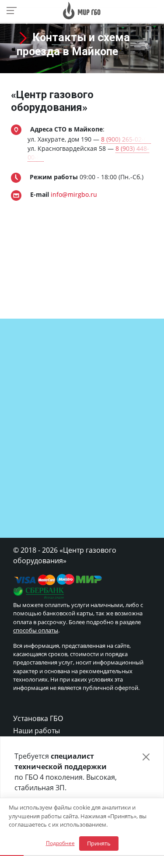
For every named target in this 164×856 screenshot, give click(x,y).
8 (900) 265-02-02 (126, 139)
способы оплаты (35, 630)
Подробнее (60, 843)
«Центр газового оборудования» (52, 101)
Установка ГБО (38, 718)
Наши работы (36, 730)
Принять (99, 843)
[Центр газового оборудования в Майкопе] (82, 9)
